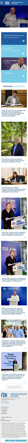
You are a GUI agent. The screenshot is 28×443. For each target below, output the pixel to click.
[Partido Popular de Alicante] (14, 2)
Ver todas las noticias (14, 387)
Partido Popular (5, 420)
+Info (25, 118)
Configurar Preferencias (21, 440)
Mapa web (4, 413)
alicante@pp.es (5, 402)
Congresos (4, 410)
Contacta (3, 412)
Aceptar (7, 440)
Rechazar (12, 440)
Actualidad (4, 409)
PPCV (2, 419)
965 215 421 (4, 401)
